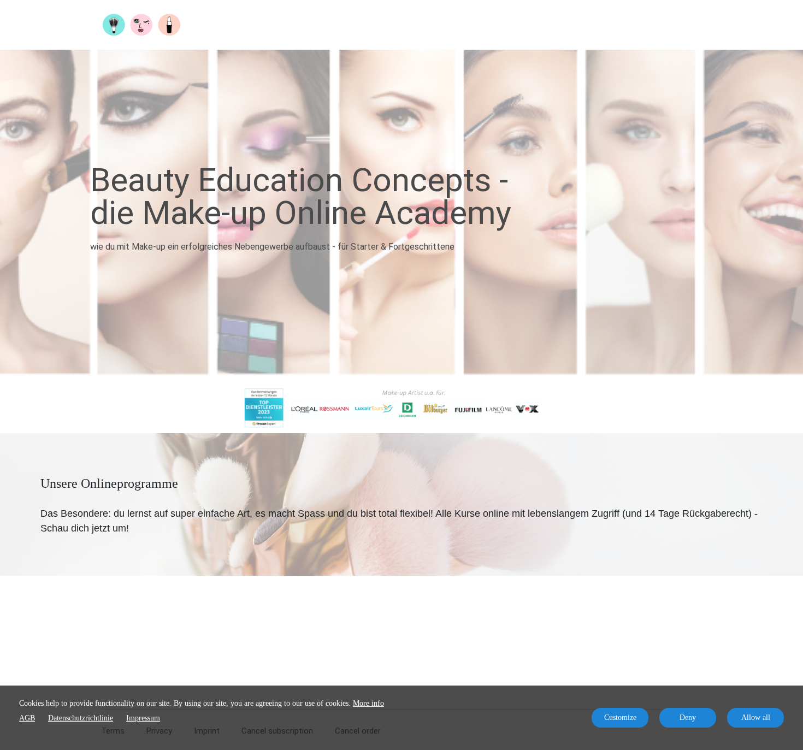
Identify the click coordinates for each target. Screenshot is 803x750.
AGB (27, 718)
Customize (620, 717)
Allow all (755, 717)
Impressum (143, 718)
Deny (688, 717)
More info (368, 703)
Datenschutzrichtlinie (80, 718)
